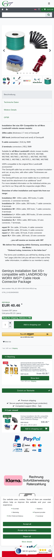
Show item (35, 378)
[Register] (7, 9)
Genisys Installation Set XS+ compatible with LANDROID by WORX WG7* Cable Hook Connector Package (34, 417)
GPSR (6, 117)
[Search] (48, 14)
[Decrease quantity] (10, 326)
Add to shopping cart (32, 325)
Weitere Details (10, 110)
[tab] (27, 94)
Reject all (27, 536)
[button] (27, 335)
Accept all (27, 524)
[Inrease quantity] (10, 323)
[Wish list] (39, 9)
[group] (11, 370)
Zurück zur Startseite (25, 390)
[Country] (35, 9)
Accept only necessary (27, 530)
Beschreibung (9, 94)
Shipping (15, 348)
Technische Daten (11, 102)
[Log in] (3, 9)
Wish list (8, 342)
